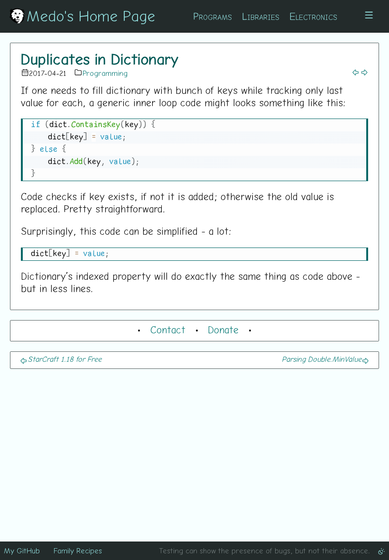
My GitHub (22, 550)
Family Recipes (78, 550)
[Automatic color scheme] (381, 550)
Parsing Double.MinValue (321, 359)
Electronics (313, 16)
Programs (212, 16)
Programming (105, 73)
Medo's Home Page (91, 15)
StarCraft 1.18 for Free (65, 359)
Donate (223, 329)
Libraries (260, 16)
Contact (167, 329)
